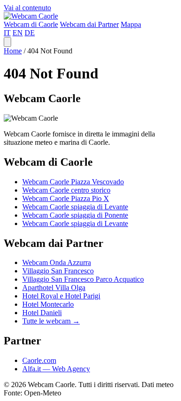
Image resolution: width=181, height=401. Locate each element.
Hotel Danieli (42, 313)
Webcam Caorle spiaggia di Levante (75, 207)
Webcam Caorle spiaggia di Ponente (75, 215)
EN (18, 33)
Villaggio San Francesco (58, 271)
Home (13, 51)
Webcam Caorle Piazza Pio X (65, 198)
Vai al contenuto (27, 8)
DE (30, 33)
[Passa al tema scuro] (7, 42)
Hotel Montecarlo (48, 304)
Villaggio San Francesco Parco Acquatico (83, 279)
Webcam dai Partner (89, 24)
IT (7, 33)
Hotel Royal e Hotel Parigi (61, 296)
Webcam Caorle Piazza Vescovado (73, 182)
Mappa (131, 24)
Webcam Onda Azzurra (56, 262)
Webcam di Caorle (31, 24)
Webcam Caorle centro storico (66, 190)
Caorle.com (39, 360)
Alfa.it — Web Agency (56, 369)
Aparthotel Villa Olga (53, 287)
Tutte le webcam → (51, 321)
